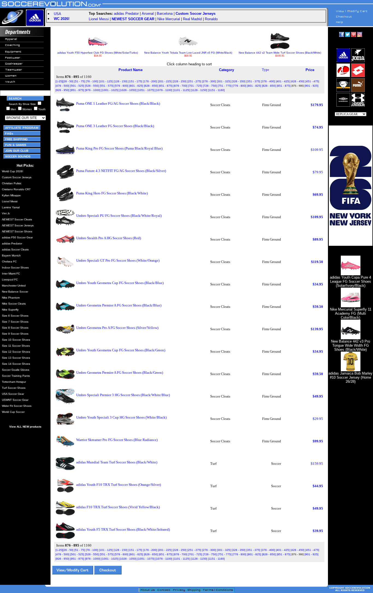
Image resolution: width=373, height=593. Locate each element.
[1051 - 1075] (146, 90)
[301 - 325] (224, 81)
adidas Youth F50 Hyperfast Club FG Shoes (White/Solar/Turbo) (97, 52)
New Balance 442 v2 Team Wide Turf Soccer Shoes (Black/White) (280, 52)
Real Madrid (192, 19)
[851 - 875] (284, 85)
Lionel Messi (99, 19)
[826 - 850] (269, 85)
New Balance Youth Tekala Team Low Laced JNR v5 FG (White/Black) (188, 52)
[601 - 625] (136, 85)
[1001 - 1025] (110, 90)
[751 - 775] (225, 85)
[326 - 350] (238, 81)
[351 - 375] (253, 81)
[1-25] (59, 81)
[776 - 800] (239, 85)
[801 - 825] (254, 85)
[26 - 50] (68, 81)
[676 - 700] (180, 85)
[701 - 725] (195, 85)
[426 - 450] (297, 81)
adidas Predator (126, 13)
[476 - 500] (62, 85)
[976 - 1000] (92, 90)
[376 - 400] (268, 81)
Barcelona (165, 13)
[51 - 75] (79, 81)
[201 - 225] (165, 81)
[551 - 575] (107, 85)
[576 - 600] (121, 85)
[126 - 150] (121, 81)
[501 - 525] (77, 85)
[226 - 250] (180, 81)
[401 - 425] (283, 81)
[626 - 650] (151, 85)
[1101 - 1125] (181, 90)
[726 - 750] (210, 85)
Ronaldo (211, 19)
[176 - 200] (150, 81)
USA (57, 14)
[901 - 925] (311, 85)
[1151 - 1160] (216, 90)
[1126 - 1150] (199, 90)
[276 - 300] (209, 81)
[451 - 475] (312, 81)
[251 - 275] (194, 81)
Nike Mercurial (168, 19)
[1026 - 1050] (128, 90)
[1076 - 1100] (163, 90)
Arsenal (148, 13)
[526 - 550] (92, 85)
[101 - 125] (106, 81)
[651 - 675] (166, 85)
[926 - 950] (62, 90)
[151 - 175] (135, 81)
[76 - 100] (92, 81)
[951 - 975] (77, 90)
